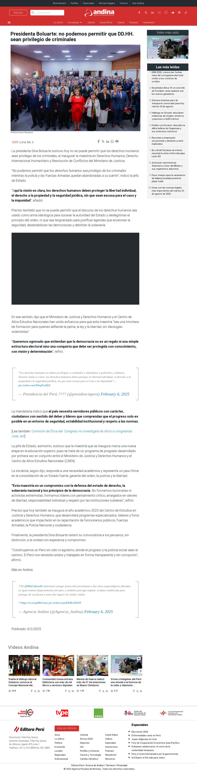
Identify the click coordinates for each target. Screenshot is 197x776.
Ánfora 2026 (86, 738)
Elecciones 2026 (140, 731)
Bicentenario (59, 3)
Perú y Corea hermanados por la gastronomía (155, 754)
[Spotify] (179, 12)
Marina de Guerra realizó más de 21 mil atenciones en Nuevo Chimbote (91, 682)
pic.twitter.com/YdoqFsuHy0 (34, 385)
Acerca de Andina (95, 765)
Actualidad (75, 22)
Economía (60, 746)
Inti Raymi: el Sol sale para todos (148, 757)
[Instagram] (166, 12)
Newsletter (149, 22)
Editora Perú (77, 765)
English (18, 13)
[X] (146, 12)
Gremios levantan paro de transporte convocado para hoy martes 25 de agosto (168, 103)
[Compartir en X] (35, 691)
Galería (91, 22)
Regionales (60, 755)
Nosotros (110, 759)
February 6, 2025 (115, 394)
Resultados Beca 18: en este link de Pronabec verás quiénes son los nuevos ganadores (168, 90)
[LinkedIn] (152, 12)
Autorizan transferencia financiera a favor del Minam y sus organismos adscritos (167, 165)
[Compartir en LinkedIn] (38, 691)
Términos (110, 765)
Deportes (84, 742)
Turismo (123, 3)
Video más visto (168, 32)
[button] (10, 671)
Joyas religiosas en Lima (144, 739)
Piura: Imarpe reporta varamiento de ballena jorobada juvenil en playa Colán (168, 178)
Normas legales (107, 3)
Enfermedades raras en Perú (146, 735)
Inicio (57, 734)
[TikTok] (186, 12)
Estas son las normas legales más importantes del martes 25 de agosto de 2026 (168, 190)
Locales (59, 750)
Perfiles (74, 3)
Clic (82, 746)
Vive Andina (138, 3)
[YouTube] (159, 12)
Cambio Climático (89, 759)
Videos (121, 22)
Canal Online (106, 22)
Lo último (58, 22)
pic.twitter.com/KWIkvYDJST (65, 602)
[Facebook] (139, 12)
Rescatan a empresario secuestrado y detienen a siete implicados (167, 140)
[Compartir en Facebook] (32, 691)
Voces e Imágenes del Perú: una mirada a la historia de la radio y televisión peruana (126, 684)
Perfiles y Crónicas (89, 750)
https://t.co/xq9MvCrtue (34, 602)
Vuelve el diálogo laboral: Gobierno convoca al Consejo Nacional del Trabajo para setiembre (22, 684)
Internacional (61, 759)
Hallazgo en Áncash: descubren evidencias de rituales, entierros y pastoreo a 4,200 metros (168, 115)
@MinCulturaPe (33, 586)
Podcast (133, 22)
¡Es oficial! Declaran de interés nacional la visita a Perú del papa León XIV (168, 153)
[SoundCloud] (173, 12)
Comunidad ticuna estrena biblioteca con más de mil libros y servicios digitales (57, 682)
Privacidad (122, 765)
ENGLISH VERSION (66, 728)
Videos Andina (23, 647)
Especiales (88, 3)
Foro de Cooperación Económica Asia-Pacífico (155, 742)
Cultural (84, 734)
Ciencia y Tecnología (90, 755)
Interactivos (111, 746)
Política (58, 742)
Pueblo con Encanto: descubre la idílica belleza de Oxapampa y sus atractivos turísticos (168, 128)
